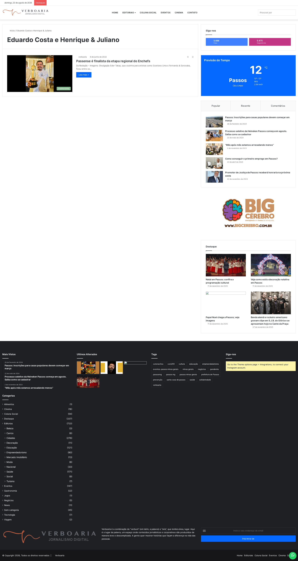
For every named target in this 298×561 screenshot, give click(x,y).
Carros (10, 433)
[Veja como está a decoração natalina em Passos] (271, 265)
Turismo (11, 481)
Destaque (9, 418)
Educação (12, 447)
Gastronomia (10, 491)
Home (115, 12)
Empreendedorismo (17, 452)
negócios (202, 369)
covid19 (171, 364)
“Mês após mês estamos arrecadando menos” (249, 145)
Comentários (278, 105)
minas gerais (188, 369)
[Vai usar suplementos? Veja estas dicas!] (135, 367)
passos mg (170, 374)
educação (193, 364)
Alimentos (9, 404)
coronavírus (158, 364)
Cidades (11, 438)
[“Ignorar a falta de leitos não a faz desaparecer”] (112, 367)
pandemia (214, 369)
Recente (245, 105)
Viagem (8, 519)
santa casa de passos (176, 380)
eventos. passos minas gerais (165, 369)
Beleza (10, 428)
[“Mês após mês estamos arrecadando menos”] (214, 149)
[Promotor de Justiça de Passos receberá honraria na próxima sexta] (214, 177)
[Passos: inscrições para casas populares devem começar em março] (214, 121)
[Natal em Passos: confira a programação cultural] (226, 265)
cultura (182, 364)
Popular (216, 105)
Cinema (179, 12)
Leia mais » (84, 74)
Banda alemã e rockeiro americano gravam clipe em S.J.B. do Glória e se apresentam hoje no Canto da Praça (270, 320)
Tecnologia (9, 515)
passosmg (157, 374)
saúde (192, 380)
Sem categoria (11, 510)
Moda (10, 462)
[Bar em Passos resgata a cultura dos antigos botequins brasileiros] (88, 367)
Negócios (9, 500)
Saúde (10, 471)
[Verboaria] (25, 12)
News (7, 505)
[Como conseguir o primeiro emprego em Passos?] (214, 163)
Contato (192, 12)
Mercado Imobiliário (17, 457)
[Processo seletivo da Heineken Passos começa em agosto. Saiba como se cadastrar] (214, 135)
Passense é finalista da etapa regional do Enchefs (113, 61)
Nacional (11, 467)
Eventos (165, 12)
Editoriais (128, 12)
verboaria (83, 57)
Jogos (7, 495)
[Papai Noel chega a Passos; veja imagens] (226, 303)
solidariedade (205, 380)
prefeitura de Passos (210, 374)
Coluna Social (148, 12)
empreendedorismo (210, 364)
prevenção (157, 380)
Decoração (12, 442)
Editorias (8, 423)
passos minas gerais (188, 374)
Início (12, 30)
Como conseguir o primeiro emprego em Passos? (251, 158)
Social (10, 476)
